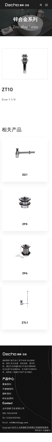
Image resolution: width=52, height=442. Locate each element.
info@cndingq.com (18, 422)
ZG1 (24, 175)
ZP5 (24, 224)
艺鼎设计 (47, 430)
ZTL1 (25, 323)
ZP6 (24, 273)
